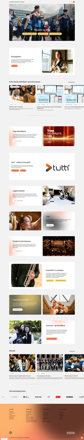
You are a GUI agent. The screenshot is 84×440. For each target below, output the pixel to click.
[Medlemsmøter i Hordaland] (22, 97)
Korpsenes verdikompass (43, 33)
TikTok (61, 419)
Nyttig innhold (28, 411)
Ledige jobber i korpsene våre (31, 421)
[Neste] (72, 97)
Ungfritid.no (45, 417)
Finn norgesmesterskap (18, 250)
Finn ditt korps (28, 414)
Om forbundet (12, 412)
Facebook (61, 415)
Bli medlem (11, 417)
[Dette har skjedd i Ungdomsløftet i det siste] (22, 366)
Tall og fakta (11, 418)
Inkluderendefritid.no (47, 421)
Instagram (61, 412)
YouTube (61, 417)
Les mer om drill (50, 225)
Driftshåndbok (45, 412)
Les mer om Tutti (15, 170)
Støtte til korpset (50, 280)
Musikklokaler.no (46, 418)
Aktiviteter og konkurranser (31, 420)
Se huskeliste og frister (17, 309)
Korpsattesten (45, 414)
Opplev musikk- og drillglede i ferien (29, 33)
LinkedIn (61, 413)
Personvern (50, 437)
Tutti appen (23, 170)
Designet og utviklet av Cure (69, 437)
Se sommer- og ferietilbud (51, 338)
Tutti (44, 411)
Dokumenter (28, 412)
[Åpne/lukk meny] (70, 2)
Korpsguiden (14, 65)
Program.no (45, 415)
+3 (50, 104)
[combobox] (4, 439)
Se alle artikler (72, 351)
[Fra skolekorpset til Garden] (50, 366)
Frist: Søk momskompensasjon (55, 33)
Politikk (27, 415)
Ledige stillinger (12, 415)
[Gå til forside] (10, 432)
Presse (10, 414)
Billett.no (44, 420)
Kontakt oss (11, 411)
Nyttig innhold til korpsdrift (60, 280)
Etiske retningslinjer (30, 417)
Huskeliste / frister (29, 418)
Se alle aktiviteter (71, 82)
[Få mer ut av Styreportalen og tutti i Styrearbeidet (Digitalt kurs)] (50, 98)
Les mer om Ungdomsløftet (18, 200)
